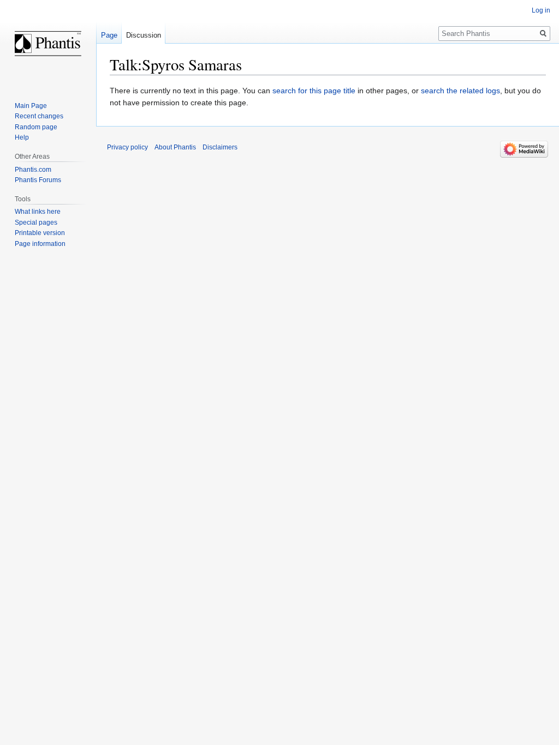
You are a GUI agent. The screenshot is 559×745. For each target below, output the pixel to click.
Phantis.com (33, 169)
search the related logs (460, 90)
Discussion (143, 35)
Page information (40, 244)
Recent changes (39, 116)
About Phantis (175, 147)
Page (109, 35)
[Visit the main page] (48, 43)
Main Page (31, 106)
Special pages (36, 222)
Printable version (40, 233)
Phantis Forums (38, 180)
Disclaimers (220, 147)
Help (22, 137)
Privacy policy (127, 147)
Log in (541, 10)
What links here (38, 211)
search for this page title (313, 90)
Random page (36, 127)
